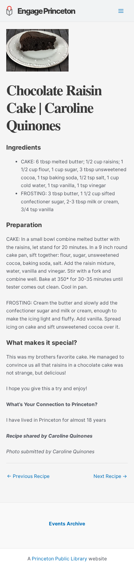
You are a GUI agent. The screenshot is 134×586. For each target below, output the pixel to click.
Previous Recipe (28, 476)
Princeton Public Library (59, 559)
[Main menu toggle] (121, 10)
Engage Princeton (46, 11)
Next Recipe (110, 476)
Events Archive (67, 524)
